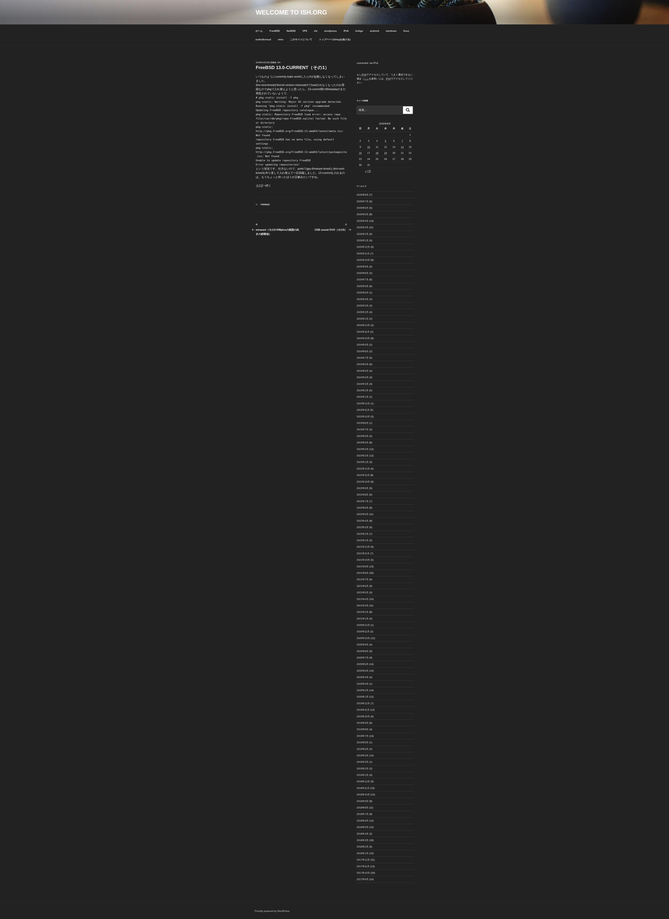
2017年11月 (363, 866)
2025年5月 (362, 292)
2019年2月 (362, 768)
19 (385, 153)
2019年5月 (362, 749)
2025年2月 (362, 312)
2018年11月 (363, 788)
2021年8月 (362, 573)
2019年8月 (362, 729)
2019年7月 (362, 736)
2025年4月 (362, 299)
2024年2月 (362, 390)
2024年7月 (362, 357)
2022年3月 (362, 527)
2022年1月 (362, 540)
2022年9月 (362, 488)
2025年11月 (363, 253)
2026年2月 (362, 234)
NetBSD (291, 30)
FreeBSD (275, 30)
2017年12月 (363, 859)
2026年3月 (362, 227)
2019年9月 (362, 722)
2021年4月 (362, 599)
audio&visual (263, 39)
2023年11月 (363, 410)
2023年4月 (362, 442)
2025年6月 (362, 286)
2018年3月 (362, 840)
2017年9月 (362, 879)
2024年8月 (362, 351)
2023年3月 (362, 449)
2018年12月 (363, 781)
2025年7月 (362, 279)
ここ (366, 78)
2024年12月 (363, 325)
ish (278, 62)
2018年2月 (362, 846)
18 (377, 153)
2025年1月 (362, 318)
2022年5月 (362, 514)
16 (360, 153)
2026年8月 (362, 194)
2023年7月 (362, 429)
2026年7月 (362, 201)
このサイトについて (301, 39)
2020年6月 (362, 664)
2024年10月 (363, 338)
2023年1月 (362, 462)
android (374, 30)
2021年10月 (363, 559)
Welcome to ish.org (291, 12)
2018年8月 (362, 807)
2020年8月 (362, 651)
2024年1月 (362, 396)
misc (280, 39)
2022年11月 (363, 475)
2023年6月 (362, 436)
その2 (259, 185)
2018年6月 (362, 820)
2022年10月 (363, 481)
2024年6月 (362, 364)
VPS (304, 30)
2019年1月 (362, 775)
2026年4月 (362, 221)
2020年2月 (362, 690)
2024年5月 (362, 370)
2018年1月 (362, 853)
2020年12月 (363, 625)
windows (391, 30)
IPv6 (346, 30)
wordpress (330, 30)
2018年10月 (363, 794)
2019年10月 (363, 716)
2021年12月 (363, 546)
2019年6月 (362, 742)
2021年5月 (362, 592)
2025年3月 (362, 305)
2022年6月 (362, 507)
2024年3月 (362, 384)
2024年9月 (362, 344)
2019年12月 (363, 703)
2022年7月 (362, 501)
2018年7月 (362, 814)
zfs (315, 30)
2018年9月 (362, 801)
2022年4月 (362, 520)
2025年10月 (363, 260)
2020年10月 (363, 638)
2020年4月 (362, 677)
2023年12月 (363, 403)
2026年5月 (362, 214)
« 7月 (368, 171)
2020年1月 (362, 696)
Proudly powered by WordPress (272, 911)
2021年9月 (362, 566)
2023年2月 (362, 455)
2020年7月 (362, 657)
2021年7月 (362, 579)
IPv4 (388, 78)
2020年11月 (363, 631)
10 (368, 147)
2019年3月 (362, 762)
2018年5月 (362, 827)
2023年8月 (362, 423)
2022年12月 (363, 468)
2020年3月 (362, 683)
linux (406, 30)
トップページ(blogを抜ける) (335, 39)
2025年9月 (362, 266)
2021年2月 (362, 612)
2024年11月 (363, 331)
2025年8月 (362, 273)
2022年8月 (362, 494)
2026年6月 (362, 207)
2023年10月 (363, 416)
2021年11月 (363, 553)
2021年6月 (362, 586)
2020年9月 (362, 644)
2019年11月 (363, 709)
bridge (359, 30)
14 (402, 147)
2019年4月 (362, 755)
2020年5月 (362, 670)
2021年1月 (362, 618)
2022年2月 (362, 533)
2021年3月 (362, 605)
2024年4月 (362, 377)
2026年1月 (362, 240)
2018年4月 (362, 833)
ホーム (259, 30)
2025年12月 (363, 246)
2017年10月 (363, 872)
